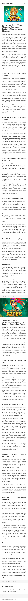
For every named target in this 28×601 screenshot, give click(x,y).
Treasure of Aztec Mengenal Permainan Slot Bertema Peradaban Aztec (13, 322)
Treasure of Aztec (6, 327)
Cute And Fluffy (7, 3)
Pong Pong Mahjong (10, 34)
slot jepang (16, 352)
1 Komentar (20, 595)
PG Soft (13, 296)
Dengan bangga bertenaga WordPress (9, 599)
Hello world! (7, 586)
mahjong (4, 81)
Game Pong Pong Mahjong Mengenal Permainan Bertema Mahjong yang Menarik (13, 28)
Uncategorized (14, 581)
